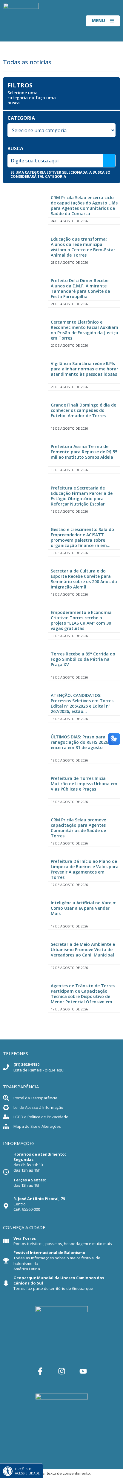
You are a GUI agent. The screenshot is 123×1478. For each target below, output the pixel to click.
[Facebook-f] (40, 1371)
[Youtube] (83, 1371)
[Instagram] (61, 1371)
